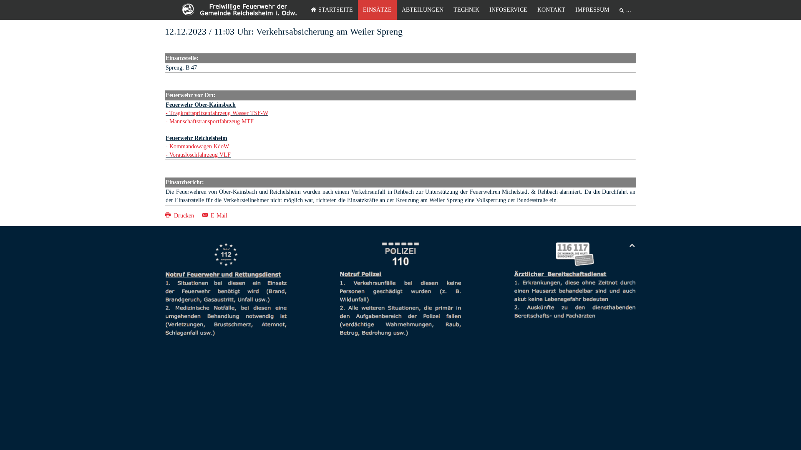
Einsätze (377, 10)
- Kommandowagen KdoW (197, 146)
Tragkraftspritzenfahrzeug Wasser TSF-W (218, 113)
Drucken (184, 215)
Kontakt (551, 10)
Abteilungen (422, 10)
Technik (466, 10)
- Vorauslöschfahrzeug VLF (198, 155)
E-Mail (218, 215)
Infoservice (508, 10)
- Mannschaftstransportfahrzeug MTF (210, 121)
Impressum (592, 10)
